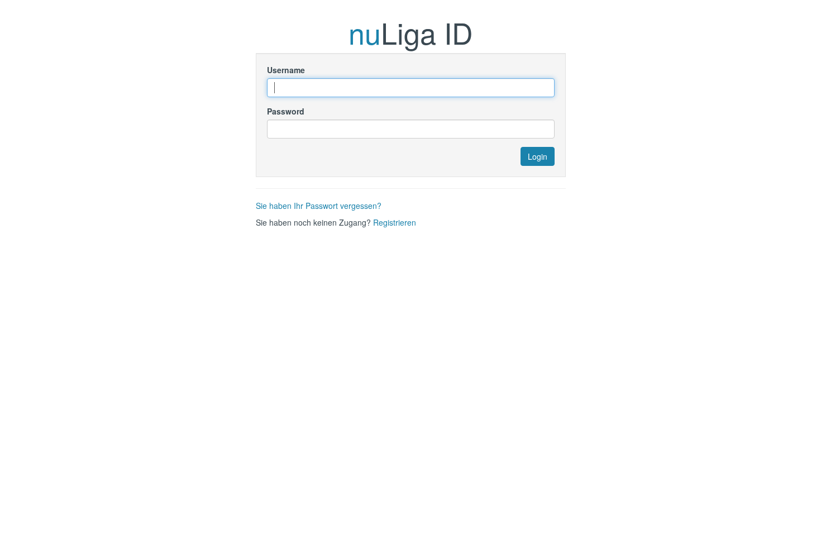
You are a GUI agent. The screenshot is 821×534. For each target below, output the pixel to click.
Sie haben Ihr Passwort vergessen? (318, 205)
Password (285, 111)
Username (286, 69)
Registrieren (394, 222)
